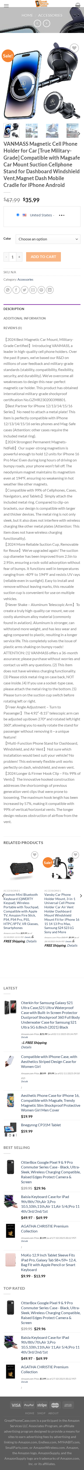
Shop (41, 1413)
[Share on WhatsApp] (8, 290)
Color (7, 238)
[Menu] (6, 6)
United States (41, 215)
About (53, 1413)
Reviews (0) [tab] (13, 328)
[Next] (73, 81)
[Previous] (11, 81)
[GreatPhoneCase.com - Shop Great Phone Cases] (42, 3)
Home (27, 15)
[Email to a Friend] (33, 290)
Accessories (50, 15)
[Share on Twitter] (24, 290)
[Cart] (77, 5)
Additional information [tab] (25, 318)
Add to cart (43, 256)
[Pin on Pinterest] (41, 290)
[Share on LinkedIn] (50, 290)
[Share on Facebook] (16, 290)
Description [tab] (14, 309)
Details (27, 937)
